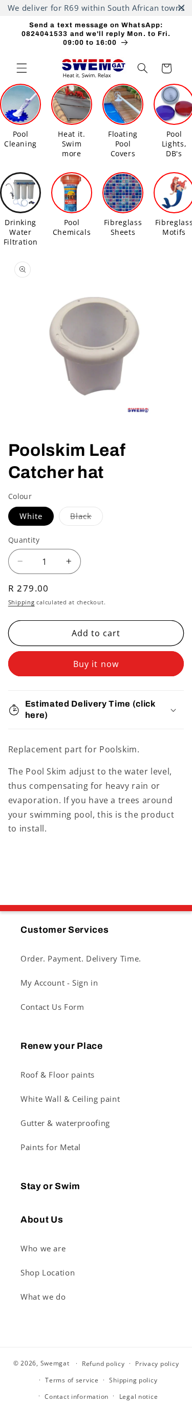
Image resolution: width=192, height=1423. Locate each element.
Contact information (77, 1396)
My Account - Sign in (59, 982)
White (30, 516)
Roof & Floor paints (57, 1074)
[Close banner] (181, 8)
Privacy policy (157, 1363)
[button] (21, 68)
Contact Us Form (52, 1007)
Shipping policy (133, 1380)
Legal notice (138, 1396)
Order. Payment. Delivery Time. (80, 958)
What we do (43, 1296)
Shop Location (47, 1272)
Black (86, 518)
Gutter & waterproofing (65, 1123)
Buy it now (96, 664)
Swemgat (55, 1363)
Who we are (43, 1248)
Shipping (21, 602)
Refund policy (103, 1363)
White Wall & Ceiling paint (70, 1099)
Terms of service (72, 1380)
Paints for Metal (50, 1147)
